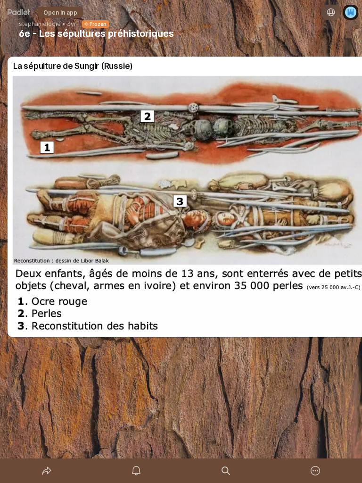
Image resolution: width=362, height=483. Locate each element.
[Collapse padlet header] (180, 33)
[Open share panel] (46, 470)
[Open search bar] (225, 470)
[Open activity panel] (136, 470)
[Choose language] (330, 12)
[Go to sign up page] (350, 12)
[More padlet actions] (315, 470)
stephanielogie (40, 24)
